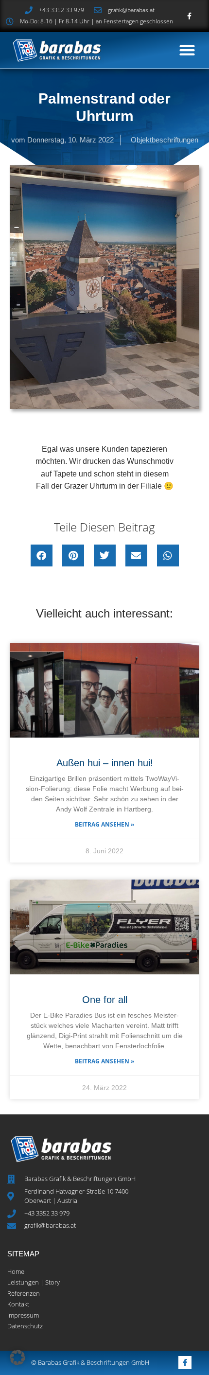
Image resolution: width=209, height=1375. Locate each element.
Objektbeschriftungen (164, 140)
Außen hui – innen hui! (104, 763)
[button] (186, 50)
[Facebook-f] (189, 15)
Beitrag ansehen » (104, 824)
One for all (104, 999)
